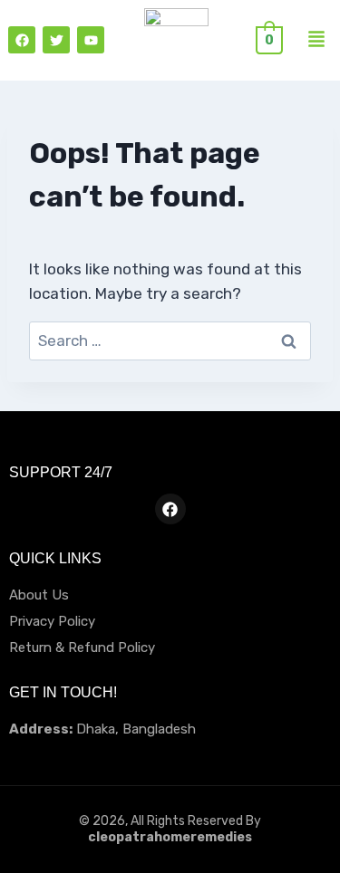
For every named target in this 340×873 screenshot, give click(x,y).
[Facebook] (21, 39)
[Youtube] (90, 39)
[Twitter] (56, 39)
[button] (316, 40)
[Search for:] (170, 340)
